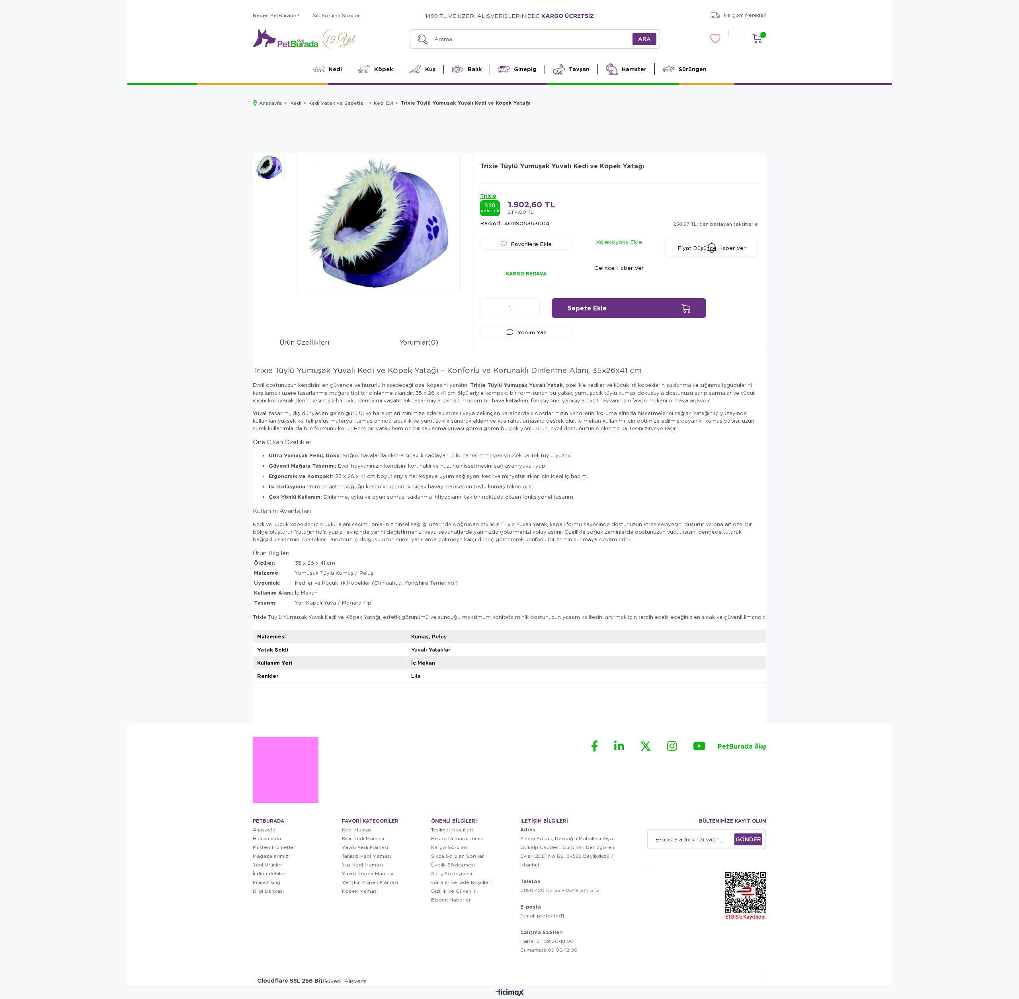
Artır (530, 308)
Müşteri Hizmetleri (275, 847)
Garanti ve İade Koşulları (461, 882)
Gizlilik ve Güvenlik (453, 891)
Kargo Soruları (449, 847)
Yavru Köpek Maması (367, 873)
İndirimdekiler (269, 873)
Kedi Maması (357, 830)
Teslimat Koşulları (452, 830)
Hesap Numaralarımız (457, 838)
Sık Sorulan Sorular (336, 15)
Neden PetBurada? (276, 15)
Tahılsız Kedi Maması (366, 856)
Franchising (266, 882)
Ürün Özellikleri (304, 342)
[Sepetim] (756, 38)
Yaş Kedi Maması (362, 865)
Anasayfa (264, 830)
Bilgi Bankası (268, 891)
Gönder (748, 839)
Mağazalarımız (270, 856)
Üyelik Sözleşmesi (453, 865)
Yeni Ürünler (267, 865)
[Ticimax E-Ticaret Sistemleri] (510, 993)
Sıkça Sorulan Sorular (457, 856)
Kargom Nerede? (745, 15)
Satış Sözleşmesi (451, 873)
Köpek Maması (360, 891)
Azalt (490, 308)
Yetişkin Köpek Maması (370, 882)
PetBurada (742, 747)
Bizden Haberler (451, 900)
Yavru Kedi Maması (365, 847)
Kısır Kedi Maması (363, 838)
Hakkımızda (267, 838)
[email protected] (542, 916)
